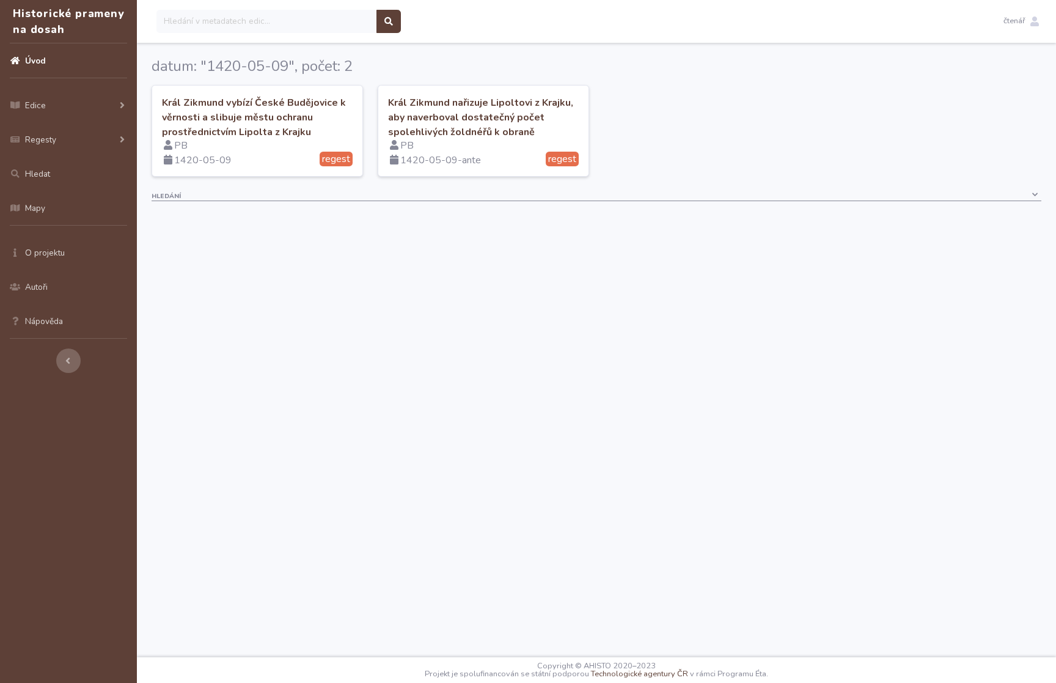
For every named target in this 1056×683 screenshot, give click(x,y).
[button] (1021, 21)
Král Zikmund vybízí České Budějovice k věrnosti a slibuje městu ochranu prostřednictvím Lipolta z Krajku (254, 117)
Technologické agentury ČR (639, 673)
